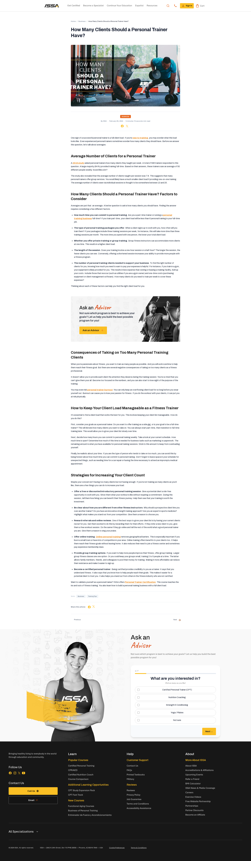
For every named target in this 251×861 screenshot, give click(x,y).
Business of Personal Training (83, 810)
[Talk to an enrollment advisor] (175, 5)
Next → (209, 731)
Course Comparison (78, 779)
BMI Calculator (193, 783)
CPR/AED (72, 770)
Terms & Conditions (139, 847)
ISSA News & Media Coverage (200, 787)
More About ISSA (195, 760)
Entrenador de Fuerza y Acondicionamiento (90, 814)
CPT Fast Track (75, 794)
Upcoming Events (194, 774)
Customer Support (137, 760)
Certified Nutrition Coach (80, 774)
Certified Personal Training (81, 765)
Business (82, 21)
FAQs (129, 770)
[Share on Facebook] (122, 126)
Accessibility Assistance (139, 808)
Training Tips (92, 596)
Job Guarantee (134, 799)
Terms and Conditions (138, 803)
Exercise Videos (193, 796)
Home (73, 21)
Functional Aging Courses (81, 806)
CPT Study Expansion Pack (81, 790)
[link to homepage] (51, 5)
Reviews (132, 784)
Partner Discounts (194, 810)
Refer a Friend (192, 779)
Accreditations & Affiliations (199, 770)
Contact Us (132, 765)
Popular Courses (78, 760)
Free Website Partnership (198, 801)
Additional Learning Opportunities (88, 784)
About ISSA (191, 765)
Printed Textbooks (136, 774)
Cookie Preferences (117, 847)
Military (130, 779)
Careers (189, 792)
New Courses (76, 800)
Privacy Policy (133, 794)
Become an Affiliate (195, 814)
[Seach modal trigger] (168, 5)
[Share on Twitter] (127, 126)
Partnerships (191, 805)
